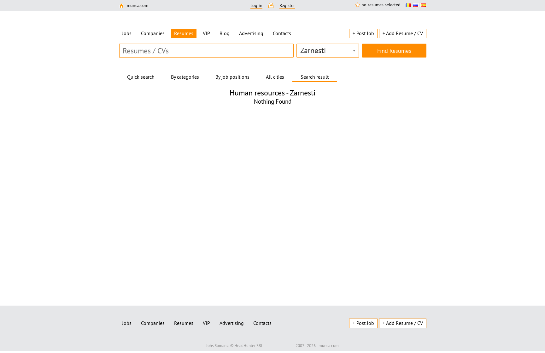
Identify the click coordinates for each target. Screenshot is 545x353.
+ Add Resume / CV (403, 33)
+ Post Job (363, 33)
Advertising (251, 33)
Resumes (183, 323)
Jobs (127, 33)
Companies (153, 33)
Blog (225, 33)
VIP (206, 33)
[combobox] (327, 51)
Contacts (282, 33)
